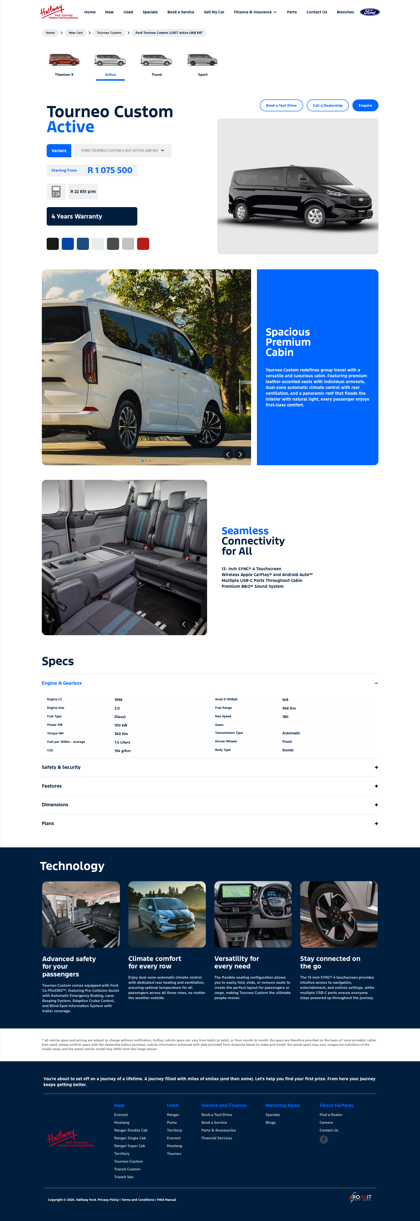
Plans (48, 823)
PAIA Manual (166, 1200)
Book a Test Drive (281, 105)
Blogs (271, 1122)
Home (50, 33)
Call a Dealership (327, 105)
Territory (121, 1153)
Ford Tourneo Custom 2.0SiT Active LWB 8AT (169, 33)
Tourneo (174, 1153)
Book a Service (214, 1122)
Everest (121, 1114)
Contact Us (329, 1130)
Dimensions (55, 805)
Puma (172, 1122)
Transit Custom (127, 1169)
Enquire (365, 105)
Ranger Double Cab (131, 1130)
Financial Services (216, 1138)
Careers (326, 1122)
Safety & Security (61, 767)
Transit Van (123, 1177)
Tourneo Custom (109, 33)
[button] (142, 461)
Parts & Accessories (218, 1130)
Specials (273, 1114)
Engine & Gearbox (62, 683)
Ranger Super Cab (129, 1145)
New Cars (76, 33)
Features (52, 786)
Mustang (121, 1122)
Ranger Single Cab (130, 1138)
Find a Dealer (331, 1114)
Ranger (173, 1114)
